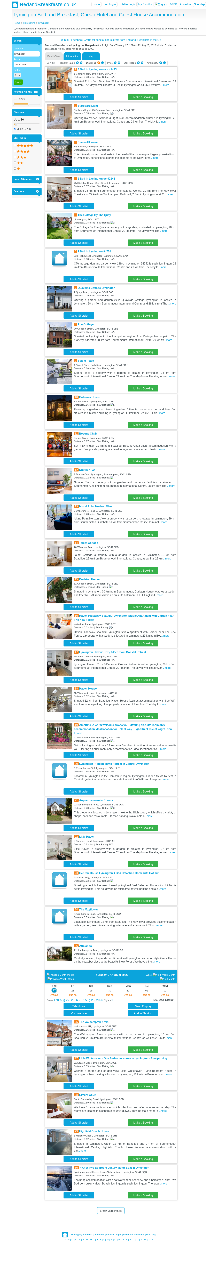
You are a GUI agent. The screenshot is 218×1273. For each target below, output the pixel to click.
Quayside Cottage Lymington (96, 287)
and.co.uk (48, 4)
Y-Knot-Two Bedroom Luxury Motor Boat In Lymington (114, 1167)
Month (70, 974)
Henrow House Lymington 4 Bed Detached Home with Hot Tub (119, 873)
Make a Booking (143, 97)
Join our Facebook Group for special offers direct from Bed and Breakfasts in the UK (111, 39)
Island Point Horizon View (95, 506)
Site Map (199, 4)
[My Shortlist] (85, 1234)
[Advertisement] (191, 88)
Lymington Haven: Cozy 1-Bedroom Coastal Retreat (112, 652)
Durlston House (89, 579)
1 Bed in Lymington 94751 (94, 251)
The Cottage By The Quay (94, 215)
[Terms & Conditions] (133, 1234)
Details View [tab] (53, 56)
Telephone (78, 1006)
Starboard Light (88, 105)
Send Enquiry (143, 1006)
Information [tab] (72, 56)
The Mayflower (88, 909)
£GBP (173, 4)
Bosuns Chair (88, 433)
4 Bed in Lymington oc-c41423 (97, 69)
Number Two (87, 470)
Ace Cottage (86, 324)
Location (18, 48)
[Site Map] (150, 1234)
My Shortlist (145, 4)
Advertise (185, 4)
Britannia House (89, 397)
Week (71, 979)
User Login (109, 4)
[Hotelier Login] (113, 1234)
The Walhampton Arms (93, 1022)
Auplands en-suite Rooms (96, 800)
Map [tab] (91, 56)
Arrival (17, 59)
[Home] (74, 1234)
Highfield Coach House (94, 1131)
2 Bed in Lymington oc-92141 (96, 178)
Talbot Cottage (88, 542)
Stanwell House (88, 142)
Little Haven (87, 836)
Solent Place (86, 360)
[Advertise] (98, 1234)
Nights (17, 70)
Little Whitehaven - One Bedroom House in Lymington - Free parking (123, 1058)
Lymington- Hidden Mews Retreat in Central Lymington (114, 763)
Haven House (88, 688)
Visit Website (79, 1013)
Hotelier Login (127, 4)
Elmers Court (87, 1094)
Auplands (85, 945)
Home (96, 4)
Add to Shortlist (79, 97)
